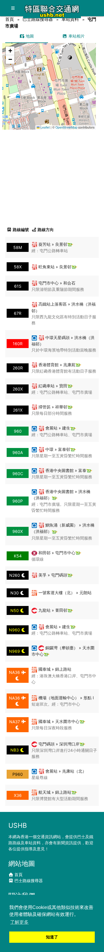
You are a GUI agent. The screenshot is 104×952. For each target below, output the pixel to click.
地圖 (29, 36)
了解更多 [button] (19, 922)
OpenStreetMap (66, 127)
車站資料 (70, 19)
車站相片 (76, 36)
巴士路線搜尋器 (38, 19)
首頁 (9, 19)
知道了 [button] (52, 937)
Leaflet (45, 127)
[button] (49, 80)
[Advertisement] (52, 176)
